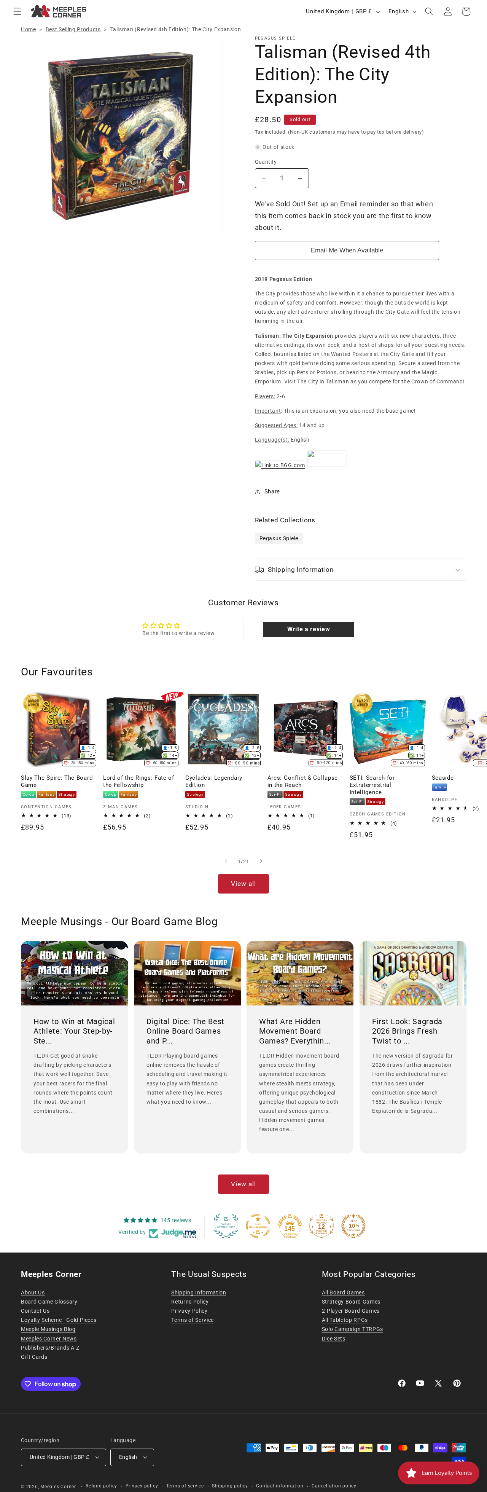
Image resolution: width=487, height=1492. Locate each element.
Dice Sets (333, 1339)
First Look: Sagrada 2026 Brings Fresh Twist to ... (407, 1030)
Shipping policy (230, 1486)
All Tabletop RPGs (345, 1320)
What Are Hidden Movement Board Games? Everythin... (295, 1030)
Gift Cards (34, 1357)
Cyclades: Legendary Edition (213, 781)
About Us (33, 1292)
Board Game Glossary (49, 1302)
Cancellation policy (334, 1486)
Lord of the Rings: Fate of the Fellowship (138, 781)
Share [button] (272, 491)
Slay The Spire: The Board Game (56, 781)
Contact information (280, 1486)
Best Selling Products (73, 29)
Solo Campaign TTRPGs (352, 1329)
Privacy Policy (189, 1311)
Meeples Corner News (49, 1339)
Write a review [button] (308, 629)
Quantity (266, 162)
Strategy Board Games (351, 1302)
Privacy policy (142, 1486)
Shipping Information (198, 1292)
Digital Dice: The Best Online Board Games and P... (185, 1030)
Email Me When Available (347, 250)
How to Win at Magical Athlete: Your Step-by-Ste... (74, 1030)
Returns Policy (189, 1302)
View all (243, 883)
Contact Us (35, 1311)
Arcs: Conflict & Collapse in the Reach (302, 781)
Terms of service (185, 1486)
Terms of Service (192, 1320)
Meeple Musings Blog (48, 1329)
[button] (17, 11)
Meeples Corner (58, 1486)
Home (28, 29)
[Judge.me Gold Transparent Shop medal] (258, 1226)
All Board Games (343, 1292)
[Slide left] (226, 861)
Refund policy (101, 1486)
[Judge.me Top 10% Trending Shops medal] (353, 1226)
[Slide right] (261, 861)
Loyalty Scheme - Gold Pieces (58, 1320)
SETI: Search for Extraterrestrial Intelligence (372, 785)
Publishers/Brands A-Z (50, 1348)
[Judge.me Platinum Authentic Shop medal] (226, 1226)
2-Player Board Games (351, 1311)
